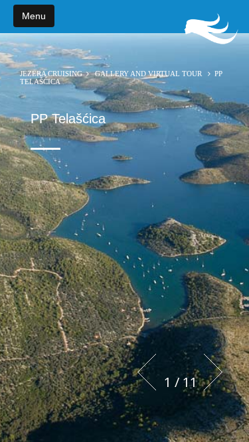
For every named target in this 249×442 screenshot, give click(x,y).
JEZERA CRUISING (51, 74)
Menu (34, 16)
